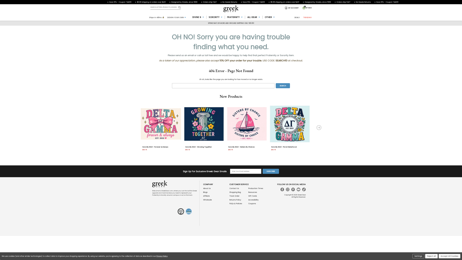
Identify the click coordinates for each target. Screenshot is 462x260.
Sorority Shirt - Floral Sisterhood (284, 147)
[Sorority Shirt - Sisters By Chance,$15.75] (247, 124)
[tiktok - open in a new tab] (304, 189)
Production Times (255, 188)
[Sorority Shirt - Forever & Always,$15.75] (161, 124)
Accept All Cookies (449, 256)
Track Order (234, 196)
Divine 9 (196, 17)
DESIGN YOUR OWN (175, 17)
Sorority (214, 17)
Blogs (205, 192)
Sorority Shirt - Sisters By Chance (241, 147)
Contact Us (234, 188)
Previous (131, 127)
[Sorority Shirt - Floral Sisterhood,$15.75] (290, 124)
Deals (297, 17)
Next (319, 127)
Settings (418, 256)
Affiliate (206, 196)
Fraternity (233, 17)
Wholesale (207, 200)
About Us (207, 188)
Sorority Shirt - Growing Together (198, 147)
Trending (307, 17)
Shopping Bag (235, 192)
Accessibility (253, 200)
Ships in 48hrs (155, 17)
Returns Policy (235, 200)
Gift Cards (252, 196)
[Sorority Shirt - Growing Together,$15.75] (204, 124)
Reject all (431, 256)
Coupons (252, 203)
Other (268, 17)
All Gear (252, 17)
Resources (252, 192)
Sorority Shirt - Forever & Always (155, 147)
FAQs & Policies (235, 203)
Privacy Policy (162, 256)
